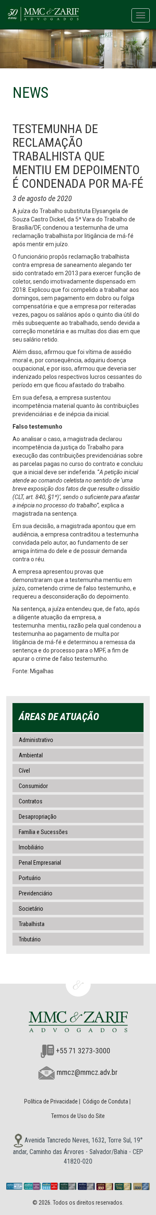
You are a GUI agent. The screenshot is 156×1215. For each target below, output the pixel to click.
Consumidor (33, 786)
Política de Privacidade (51, 1101)
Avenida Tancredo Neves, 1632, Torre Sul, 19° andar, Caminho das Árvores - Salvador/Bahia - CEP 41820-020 (78, 1150)
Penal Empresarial (40, 862)
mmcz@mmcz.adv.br (87, 1072)
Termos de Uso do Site (78, 1116)
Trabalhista (32, 924)
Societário (31, 908)
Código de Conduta (105, 1101)
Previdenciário (35, 893)
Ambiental (31, 755)
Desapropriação (38, 816)
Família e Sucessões (43, 832)
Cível (24, 770)
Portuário (30, 878)
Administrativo (36, 740)
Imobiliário (31, 847)
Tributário (30, 939)
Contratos (30, 801)
